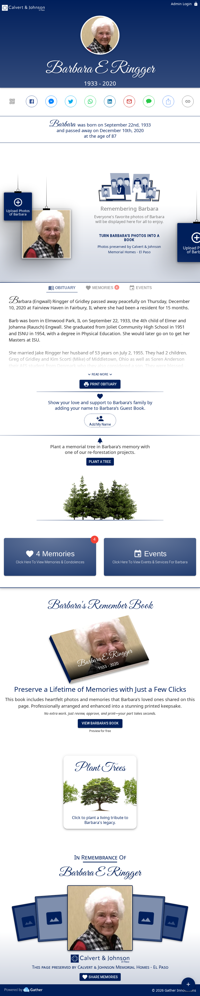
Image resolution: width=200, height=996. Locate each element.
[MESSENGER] (51, 101)
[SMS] (149, 101)
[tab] (62, 288)
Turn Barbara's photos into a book (129, 238)
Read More (100, 374)
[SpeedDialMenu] (188, 984)
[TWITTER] (71, 101)
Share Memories (103, 977)
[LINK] (188, 101)
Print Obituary (103, 384)
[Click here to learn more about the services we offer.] (100, 959)
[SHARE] (168, 101)
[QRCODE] (12, 101)
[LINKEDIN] (110, 101)
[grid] (100, 220)
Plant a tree (100, 462)
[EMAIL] (129, 101)
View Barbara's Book (100, 723)
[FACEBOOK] (32, 101)
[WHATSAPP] (90, 101)
